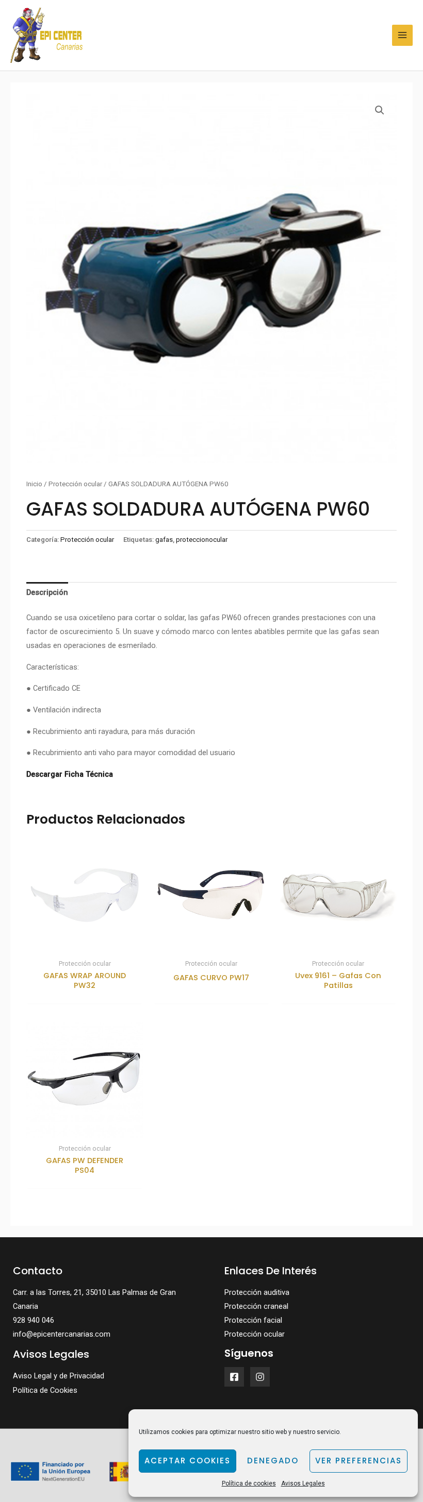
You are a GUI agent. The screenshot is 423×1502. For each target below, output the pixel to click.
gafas (164, 539)
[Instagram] (260, 1377)
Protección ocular (75, 484)
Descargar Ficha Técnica (69, 774)
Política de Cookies (45, 1390)
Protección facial (253, 1320)
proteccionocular (201, 539)
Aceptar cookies (187, 1460)
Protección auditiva (256, 1292)
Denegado (273, 1460)
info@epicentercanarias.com (61, 1334)
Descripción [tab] (47, 592)
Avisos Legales (303, 1483)
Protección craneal (256, 1306)
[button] (379, 110)
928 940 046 (33, 1320)
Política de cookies (249, 1483)
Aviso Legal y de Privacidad (58, 1375)
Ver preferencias (358, 1460)
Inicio (34, 484)
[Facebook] (234, 1377)
